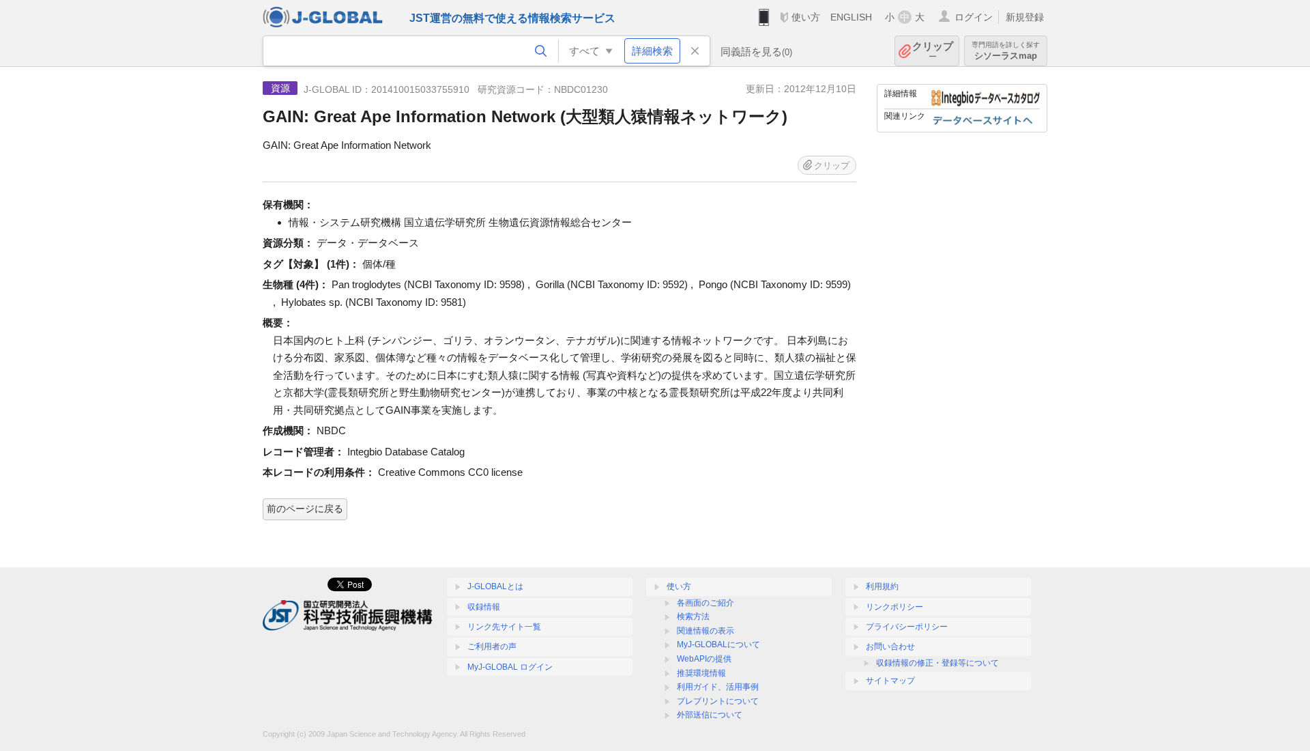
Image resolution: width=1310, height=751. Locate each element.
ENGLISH (851, 17)
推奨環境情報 (701, 673)
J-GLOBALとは (495, 586)
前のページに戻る (305, 508)
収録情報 (483, 607)
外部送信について (709, 715)
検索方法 (693, 616)
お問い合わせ (890, 646)
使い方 (805, 17)
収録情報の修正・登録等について (937, 663)
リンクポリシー (894, 607)
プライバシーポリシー (907, 627)
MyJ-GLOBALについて (718, 644)
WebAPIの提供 (704, 659)
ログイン (974, 17)
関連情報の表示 (705, 631)
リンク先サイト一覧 (504, 627)
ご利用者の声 (491, 646)
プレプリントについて (718, 701)
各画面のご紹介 (705, 603)
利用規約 (882, 586)
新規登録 (1025, 17)
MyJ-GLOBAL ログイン (510, 667)
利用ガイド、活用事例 (718, 687)
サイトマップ (890, 680)
